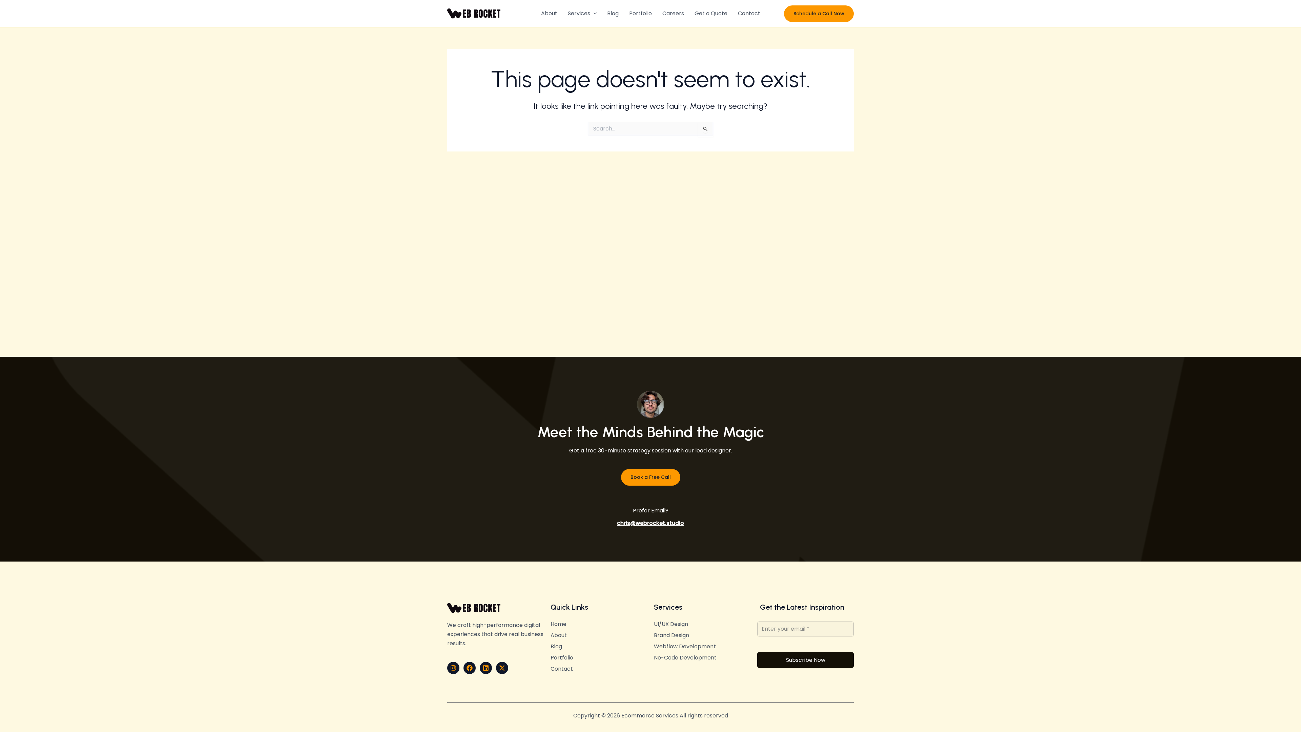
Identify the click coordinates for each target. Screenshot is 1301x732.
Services (579, 13)
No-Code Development (685, 657)
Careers (673, 13)
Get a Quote (711, 13)
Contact (749, 13)
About (549, 13)
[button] (593, 13)
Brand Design (671, 635)
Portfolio (640, 13)
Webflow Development (685, 646)
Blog (613, 13)
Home (558, 624)
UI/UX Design (671, 624)
